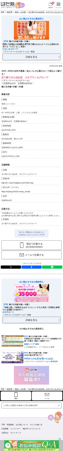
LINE (52, 267)
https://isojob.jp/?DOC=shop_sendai (15, 192)
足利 (52, 347)
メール (47, 398)
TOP (2, 12)
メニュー (58, 5)
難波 (33, 52)
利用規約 (10, 425)
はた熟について (22, 425)
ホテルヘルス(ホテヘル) (15, 315)
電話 (16, 398)
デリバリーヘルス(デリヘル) (17, 52)
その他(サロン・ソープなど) (37, 347)
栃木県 (9, 12)
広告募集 (4, 429)
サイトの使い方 (36, 425)
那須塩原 (54, 361)
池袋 (29, 315)
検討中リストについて (31, 429)
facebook (31, 267)
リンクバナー (15, 429)
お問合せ (4, 433)
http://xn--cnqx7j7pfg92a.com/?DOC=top (17, 183)
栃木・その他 (20, 12)
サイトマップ (15, 433)
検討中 (51, 5)
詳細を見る (31, 56)
